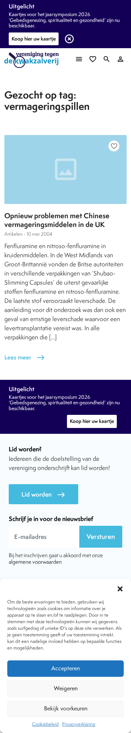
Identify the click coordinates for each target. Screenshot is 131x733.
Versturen (101, 536)
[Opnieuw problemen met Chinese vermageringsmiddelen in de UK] (65, 169)
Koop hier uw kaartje (34, 38)
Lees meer (24, 357)
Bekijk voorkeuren (65, 708)
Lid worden (43, 494)
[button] (120, 587)
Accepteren (65, 668)
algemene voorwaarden (35, 561)
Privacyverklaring (78, 724)
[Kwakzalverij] (33, 60)
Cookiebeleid (45, 724)
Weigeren (66, 688)
